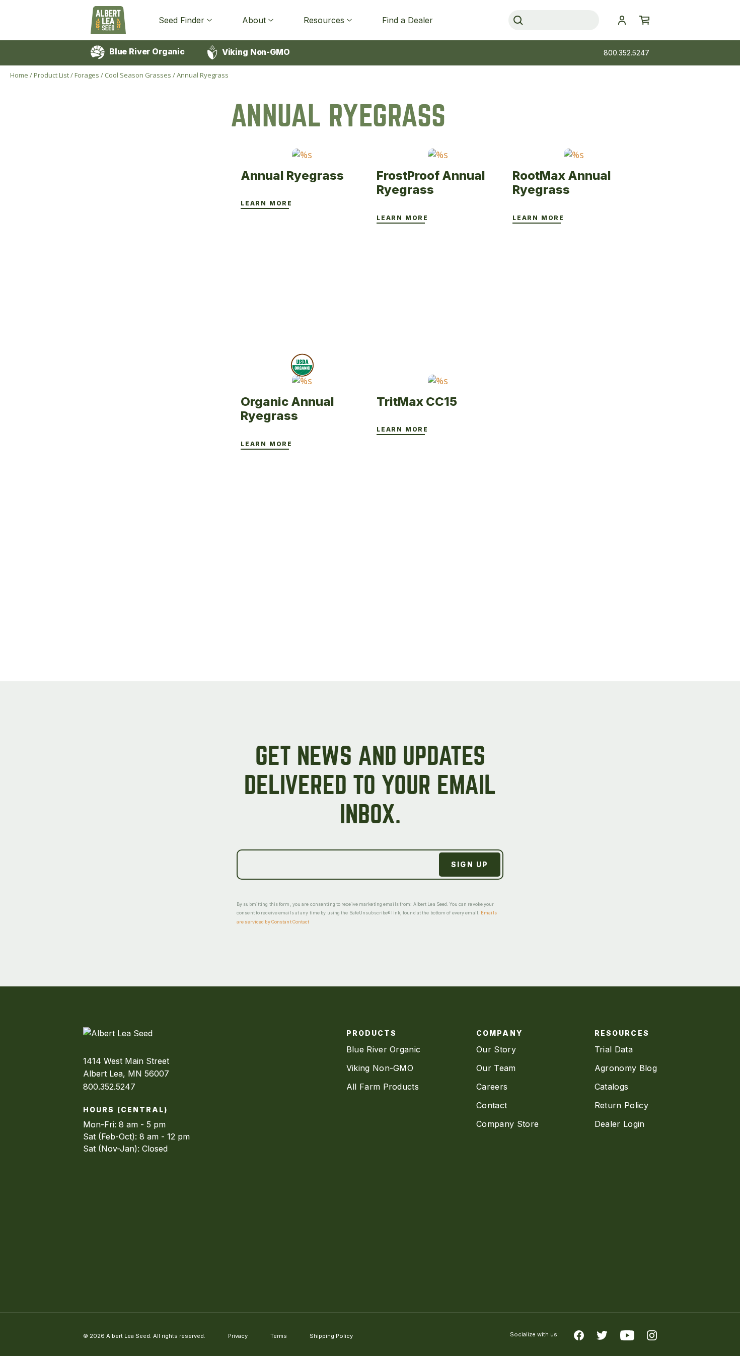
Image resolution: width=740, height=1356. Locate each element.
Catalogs (612, 1087)
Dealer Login (620, 1124)
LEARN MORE (266, 203)
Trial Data (614, 1049)
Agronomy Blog (626, 1068)
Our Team (496, 1068)
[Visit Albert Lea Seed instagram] (652, 1335)
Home (19, 75)
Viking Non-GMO (255, 52)
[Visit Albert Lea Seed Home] (108, 20)
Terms (278, 1335)
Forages (87, 75)
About (254, 20)
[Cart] (644, 20)
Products (371, 1033)
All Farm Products (382, 1087)
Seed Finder (181, 20)
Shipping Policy (331, 1335)
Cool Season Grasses (138, 75)
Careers (491, 1087)
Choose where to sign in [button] (622, 20)
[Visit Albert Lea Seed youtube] (627, 1335)
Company (499, 1033)
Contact (491, 1105)
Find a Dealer (407, 20)
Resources (324, 20)
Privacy (238, 1335)
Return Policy (621, 1105)
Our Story (496, 1049)
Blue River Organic (146, 51)
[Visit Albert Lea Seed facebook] (579, 1335)
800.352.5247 (626, 52)
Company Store (507, 1124)
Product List (51, 75)
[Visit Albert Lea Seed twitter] (602, 1335)
